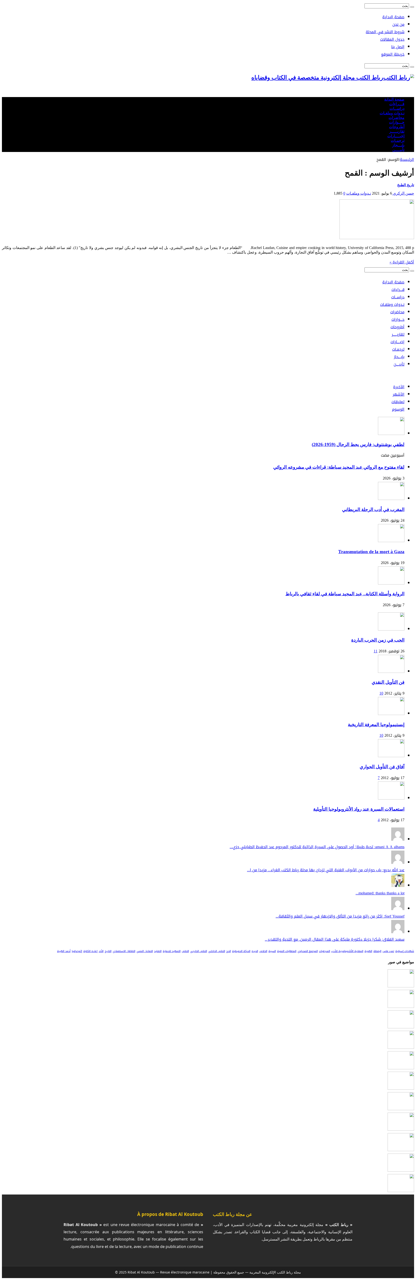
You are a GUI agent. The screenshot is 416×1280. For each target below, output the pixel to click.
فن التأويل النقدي (388, 682)
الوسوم (398, 409)
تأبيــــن (398, 150)
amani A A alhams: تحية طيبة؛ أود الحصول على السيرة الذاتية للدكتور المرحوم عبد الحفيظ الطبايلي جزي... (317, 847)
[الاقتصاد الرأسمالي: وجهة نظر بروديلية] (401, 1150)
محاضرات (396, 118)
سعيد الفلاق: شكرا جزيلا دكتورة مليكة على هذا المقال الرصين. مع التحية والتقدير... (334, 939)
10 (381, 693)
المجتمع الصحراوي (308, 951)
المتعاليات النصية (286, 951)
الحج (228, 951)
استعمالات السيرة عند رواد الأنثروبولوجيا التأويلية (358, 809)
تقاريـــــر (396, 131)
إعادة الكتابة (90, 951)
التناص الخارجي (198, 951)
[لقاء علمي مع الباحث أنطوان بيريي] (401, 1170)
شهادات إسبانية (404, 951)
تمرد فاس (388, 951)
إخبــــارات (395, 136)
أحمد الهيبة (64, 951)
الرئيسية (407, 159)
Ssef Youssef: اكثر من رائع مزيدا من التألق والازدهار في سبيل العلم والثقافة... (340, 916)
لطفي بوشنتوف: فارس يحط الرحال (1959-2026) (358, 444)
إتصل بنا (397, 47)
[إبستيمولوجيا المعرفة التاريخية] (391, 713)
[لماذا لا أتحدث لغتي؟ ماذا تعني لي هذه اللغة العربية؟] (401, 1191)
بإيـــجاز (398, 145)
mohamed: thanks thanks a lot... (380, 893)
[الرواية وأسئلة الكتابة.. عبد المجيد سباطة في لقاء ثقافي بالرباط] (401, 1047)
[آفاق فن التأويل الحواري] (391, 756)
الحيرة (255, 951)
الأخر (101, 951)
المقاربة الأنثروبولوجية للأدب (347, 951)
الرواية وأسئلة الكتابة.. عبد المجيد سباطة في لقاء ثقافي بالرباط (345, 593)
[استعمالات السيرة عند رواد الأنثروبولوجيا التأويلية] (391, 798)
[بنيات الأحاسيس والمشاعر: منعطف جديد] (401, 1068)
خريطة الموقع (392, 54)
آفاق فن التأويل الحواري (382, 766)
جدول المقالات (392, 39)
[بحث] (412, 7)
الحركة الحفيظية (241, 951)
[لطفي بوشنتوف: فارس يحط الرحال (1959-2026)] (401, 986)
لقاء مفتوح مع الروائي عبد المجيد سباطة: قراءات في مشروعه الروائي (338, 467)
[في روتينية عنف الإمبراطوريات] (401, 1129)
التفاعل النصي (144, 951)
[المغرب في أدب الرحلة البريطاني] (401, 1006)
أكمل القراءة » (402, 262)
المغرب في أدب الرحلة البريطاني (373, 509)
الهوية (368, 951)
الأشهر (398, 394)
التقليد (158, 951)
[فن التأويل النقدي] (391, 671)
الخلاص (263, 951)
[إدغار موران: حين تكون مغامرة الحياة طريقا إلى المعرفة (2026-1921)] (401, 1109)
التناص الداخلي (216, 951)
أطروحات (396, 127)
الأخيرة (398, 387)
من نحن (398, 24)
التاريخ (108, 951)
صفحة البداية (393, 17)
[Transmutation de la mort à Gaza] (401, 1027)
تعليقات (397, 402)
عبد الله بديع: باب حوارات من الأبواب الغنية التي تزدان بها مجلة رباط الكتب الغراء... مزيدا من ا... (325, 870)
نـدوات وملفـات (392, 113)
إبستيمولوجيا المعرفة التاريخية (376, 724)
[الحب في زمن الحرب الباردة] (391, 629)
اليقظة (377, 951)
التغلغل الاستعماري (124, 951)
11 (375, 651)
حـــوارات (396, 122)
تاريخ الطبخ (405, 185)
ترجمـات (397, 140)
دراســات (397, 108)
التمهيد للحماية (172, 951)
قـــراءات (396, 104)
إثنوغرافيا (77, 951)
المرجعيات (324, 951)
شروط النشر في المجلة (385, 32)
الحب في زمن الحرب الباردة (377, 640)
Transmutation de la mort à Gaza (371, 551)
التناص (185, 951)
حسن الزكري (403, 193)
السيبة (272, 951)
